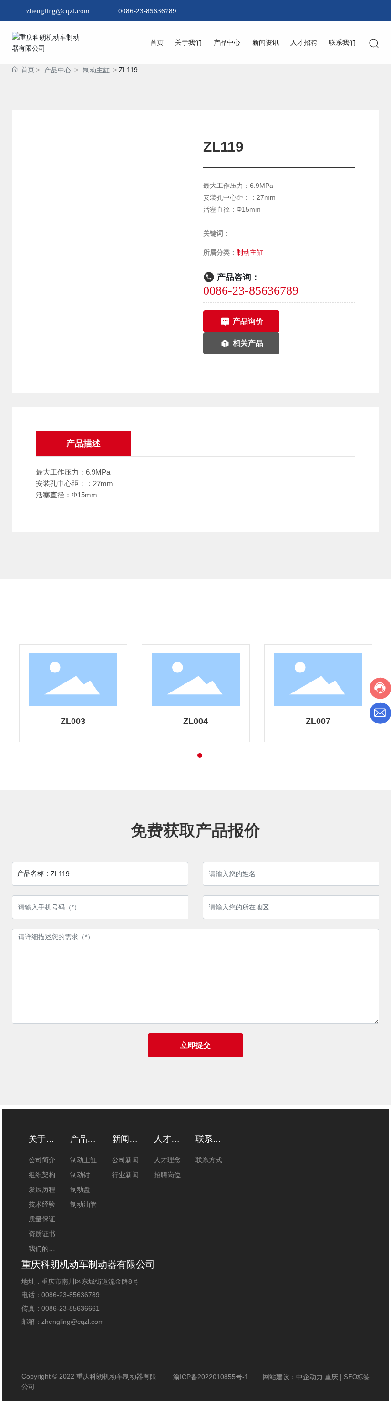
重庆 (331, 1377)
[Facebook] (317, 11)
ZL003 (73, 721)
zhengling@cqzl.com (58, 11)
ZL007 (318, 721)
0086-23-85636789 (147, 11)
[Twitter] (346, 11)
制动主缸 (96, 70)
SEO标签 (357, 1377)
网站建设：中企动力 (293, 1377)
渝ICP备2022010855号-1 (210, 1377)
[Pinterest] (374, 11)
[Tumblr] (360, 11)
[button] (182, 755)
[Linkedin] (332, 11)
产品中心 (57, 70)
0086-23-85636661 (70, 1308)
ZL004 (195, 721)
